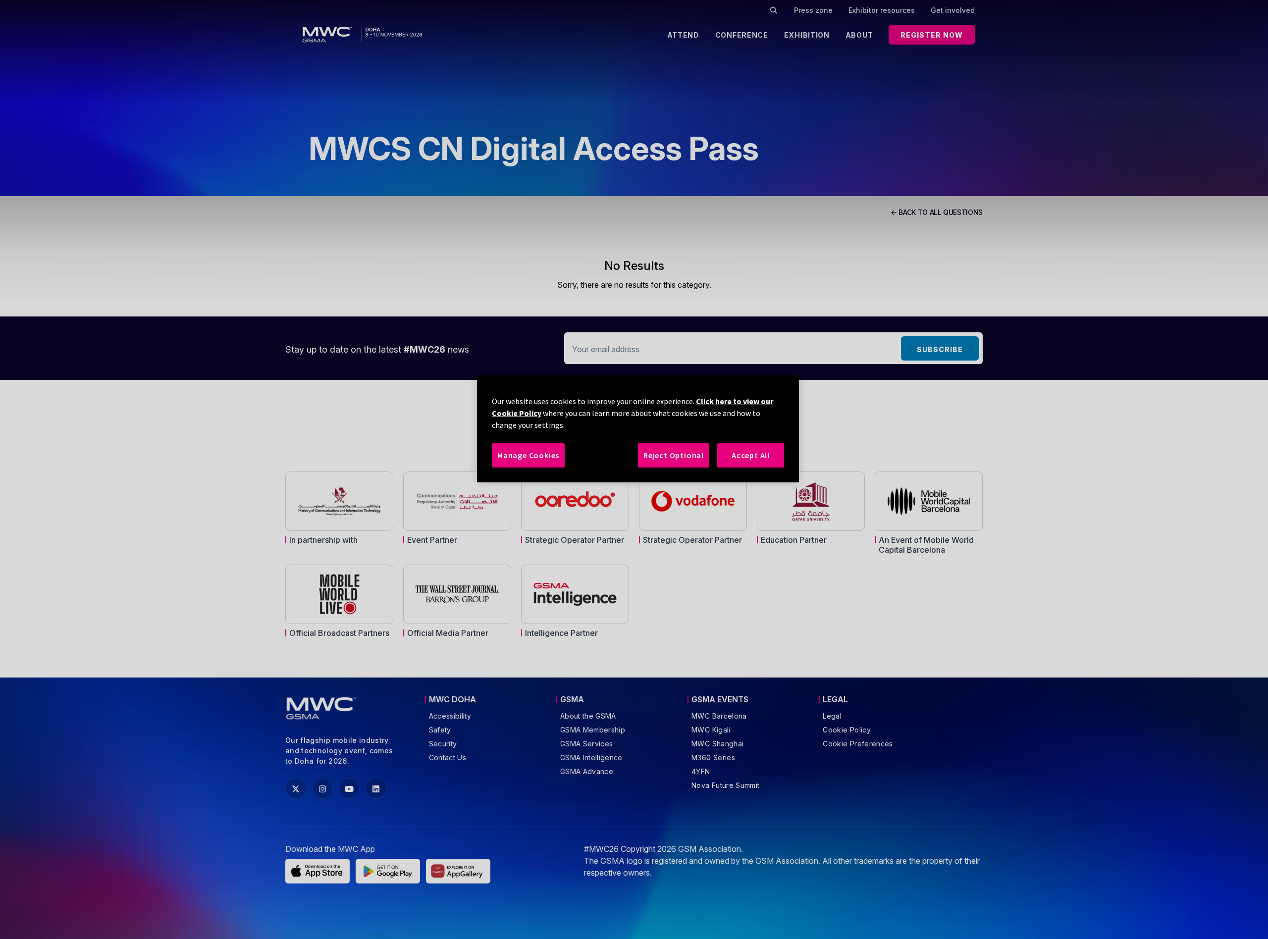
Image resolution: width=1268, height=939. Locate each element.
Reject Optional (673, 455)
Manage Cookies (528, 455)
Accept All (751, 455)
